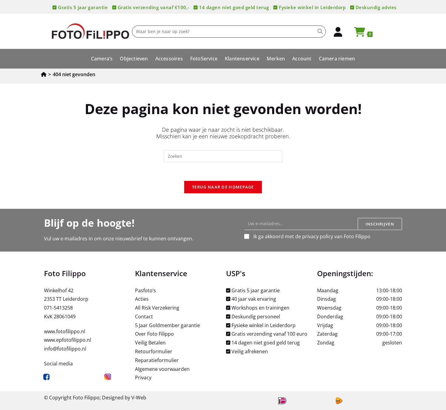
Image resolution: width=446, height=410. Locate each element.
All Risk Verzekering (157, 307)
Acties (142, 299)
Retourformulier (153, 351)
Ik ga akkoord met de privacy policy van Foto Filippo (311, 236)
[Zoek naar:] (223, 155)
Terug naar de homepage (223, 187)
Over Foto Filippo (154, 333)
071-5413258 (58, 307)
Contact (144, 316)
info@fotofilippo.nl (65, 348)
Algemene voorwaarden (162, 369)
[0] (357, 33)
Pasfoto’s (145, 290)
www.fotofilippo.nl (64, 331)
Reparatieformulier (157, 360)
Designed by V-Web (124, 397)
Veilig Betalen (150, 342)
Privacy (143, 377)
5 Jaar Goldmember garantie (167, 325)
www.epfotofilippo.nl (67, 340)
